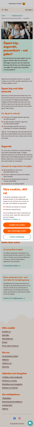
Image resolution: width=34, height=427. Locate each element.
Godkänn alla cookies (17, 225)
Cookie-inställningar (17, 237)
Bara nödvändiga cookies (17, 231)
